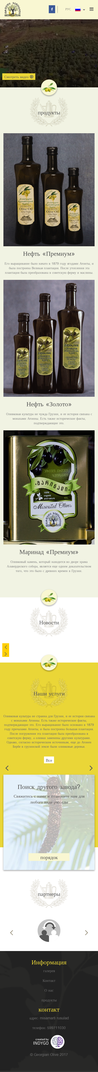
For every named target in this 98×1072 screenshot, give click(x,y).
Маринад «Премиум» (49, 552)
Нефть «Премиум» (49, 254)
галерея (49, 971)
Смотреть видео (16, 77)
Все (49, 760)
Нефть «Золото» (49, 404)
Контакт (49, 981)
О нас (49, 991)
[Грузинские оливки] (49, 930)
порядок (49, 857)
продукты (49, 1000)
